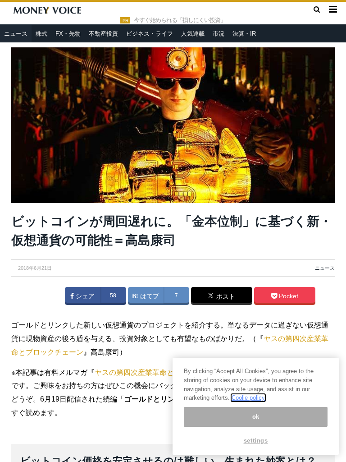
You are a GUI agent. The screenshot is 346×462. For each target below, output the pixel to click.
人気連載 (193, 33)
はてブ (148, 296)
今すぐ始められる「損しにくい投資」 (180, 20)
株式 (41, 33)
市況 (218, 33)
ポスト (224, 296)
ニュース (15, 33)
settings (256, 440)
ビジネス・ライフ (149, 33)
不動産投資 (103, 33)
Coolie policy (248, 397)
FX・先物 (68, 33)
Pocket (287, 296)
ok (256, 416)
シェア (84, 296)
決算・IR (244, 33)
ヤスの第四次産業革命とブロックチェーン (163, 372)
